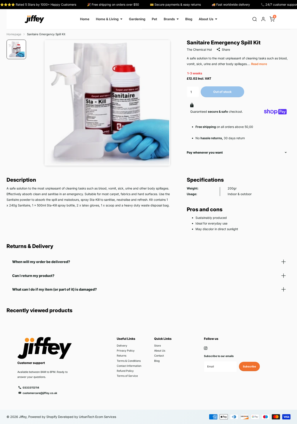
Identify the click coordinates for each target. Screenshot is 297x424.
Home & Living (107, 19)
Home (84, 19)
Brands (169, 19)
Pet (154, 19)
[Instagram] (205, 348)
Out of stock (222, 92)
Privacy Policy (126, 350)
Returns (121, 355)
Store (157, 345)
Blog (188, 19)
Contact (159, 355)
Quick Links (163, 338)
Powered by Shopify (42, 417)
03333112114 (31, 387)
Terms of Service (127, 375)
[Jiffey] (34, 19)
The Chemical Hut (199, 49)
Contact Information (129, 365)
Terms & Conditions (129, 360)
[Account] (263, 19)
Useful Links (126, 338)
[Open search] (254, 19)
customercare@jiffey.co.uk (40, 393)
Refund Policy (125, 370)
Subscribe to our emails (219, 356)
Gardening (137, 19)
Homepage (14, 34)
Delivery (122, 345)
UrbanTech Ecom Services (97, 417)
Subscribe (249, 366)
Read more (259, 64)
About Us (206, 19)
